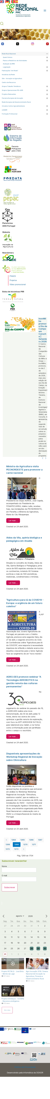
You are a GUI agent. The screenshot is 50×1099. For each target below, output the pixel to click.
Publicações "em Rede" (10, 70)
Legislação (6, 67)
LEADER (4, 110)
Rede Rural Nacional (9, 54)
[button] (45, 10)
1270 (25, 844)
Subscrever (9, 887)
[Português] (13, 1)
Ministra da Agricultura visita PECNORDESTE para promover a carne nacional (24, 469)
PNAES (13, 276)
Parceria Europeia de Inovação (12, 98)
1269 (17, 844)
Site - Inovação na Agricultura (12, 78)
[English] (1, 1)
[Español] (16, 1)
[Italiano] (10, 1)
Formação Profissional (9, 114)
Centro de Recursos (9, 82)
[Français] (4, 1)
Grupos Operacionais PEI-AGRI (12, 90)
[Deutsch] (7, 1)
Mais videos (7, 1010)
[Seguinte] (46, 458)
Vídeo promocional (18, 284)
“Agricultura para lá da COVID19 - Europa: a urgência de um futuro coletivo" (24, 603)
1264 (14, 840)
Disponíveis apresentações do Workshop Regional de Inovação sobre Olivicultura (24, 756)
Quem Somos (7, 57)
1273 (16, 849)
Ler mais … (13, 520)
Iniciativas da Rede (8, 74)
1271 (34, 844)
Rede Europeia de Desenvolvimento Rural (16, 102)
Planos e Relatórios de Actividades (15, 60)
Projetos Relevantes (9, 94)
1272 (8, 849)
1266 (31, 840)
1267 (40, 840)
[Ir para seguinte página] (23, 849)
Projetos (13, 280)
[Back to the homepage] (21, 10)
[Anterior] (43, 458)
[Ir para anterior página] (6, 840)
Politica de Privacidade (25, 1067)
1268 (8, 844)
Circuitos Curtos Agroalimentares (13, 106)
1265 (22, 840)
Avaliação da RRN (9, 64)
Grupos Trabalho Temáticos (11, 86)
